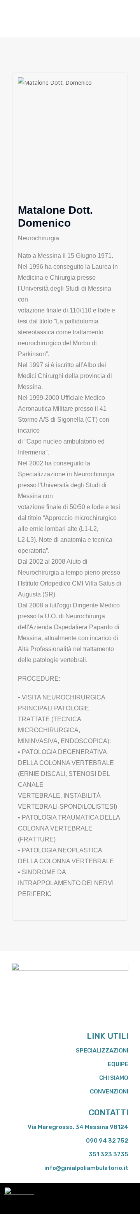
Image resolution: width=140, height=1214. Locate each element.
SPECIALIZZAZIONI (102, 1050)
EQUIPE (118, 1064)
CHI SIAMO (113, 1077)
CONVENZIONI (109, 1091)
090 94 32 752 (107, 1140)
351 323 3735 (108, 1154)
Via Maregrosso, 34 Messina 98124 (78, 1127)
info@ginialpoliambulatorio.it (86, 1167)
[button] (17, 19)
